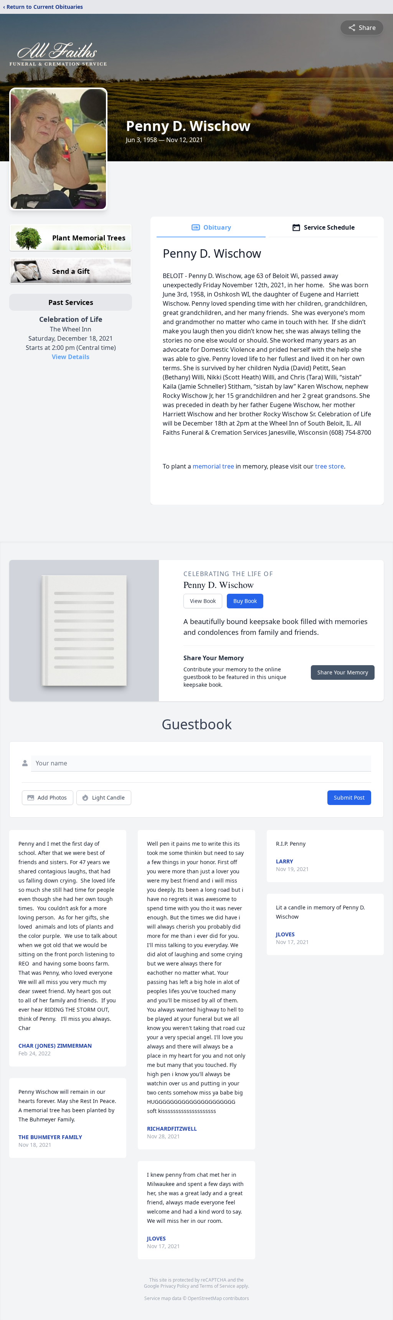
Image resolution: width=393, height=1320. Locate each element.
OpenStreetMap (205, 1298)
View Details (70, 357)
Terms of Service (217, 1286)
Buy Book (245, 601)
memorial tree (213, 466)
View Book (203, 601)
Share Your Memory (342, 672)
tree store (329, 466)
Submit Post (349, 797)
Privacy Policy (174, 1286)
